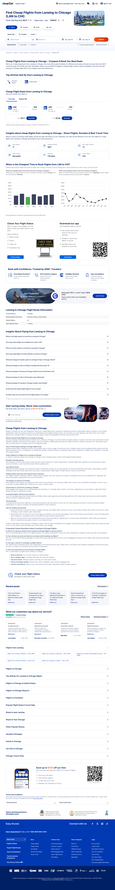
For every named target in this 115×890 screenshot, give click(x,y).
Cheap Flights (35, 843)
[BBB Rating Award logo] (107, 814)
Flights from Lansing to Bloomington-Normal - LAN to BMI (91, 654)
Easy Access (12, 823)
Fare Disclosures (12, 802)
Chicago (47, 52)
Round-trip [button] (11, 34)
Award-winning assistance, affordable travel (16, 813)
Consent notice (9, 421)
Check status (15, 257)
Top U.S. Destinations (13, 852)
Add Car (33, 45)
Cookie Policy (95, 846)
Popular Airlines (12, 843)
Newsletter (74, 857)
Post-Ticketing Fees (97, 860)
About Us (74, 843)
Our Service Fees (97, 857)
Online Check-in (55, 849)
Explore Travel (20, 3)
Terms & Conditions (97, 851)
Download (67, 257)
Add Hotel (23, 45)
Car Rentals (34, 849)
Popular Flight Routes (14, 848)
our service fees (37, 798)
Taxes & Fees (95, 854)
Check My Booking (56, 843)
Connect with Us (78, 823)
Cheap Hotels (35, 846)
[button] (70, 3)
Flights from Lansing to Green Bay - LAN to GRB (56, 653)
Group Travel (34, 854)
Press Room (74, 846)
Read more (11, 602)
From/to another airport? (87, 45)
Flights (16, 52)
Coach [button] (33, 34)
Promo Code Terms (65, 802)
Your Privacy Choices (14, 862)
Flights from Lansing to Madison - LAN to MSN (21, 653)
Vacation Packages (36, 851)
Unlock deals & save (52, 415)
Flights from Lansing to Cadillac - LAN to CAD (55, 660)
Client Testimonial (76, 851)
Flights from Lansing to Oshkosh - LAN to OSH (21, 660)
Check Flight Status (97, 575)
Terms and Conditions (58, 878)
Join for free (100, 296)
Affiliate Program (76, 849)
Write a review (85, 617)
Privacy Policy (17, 421)
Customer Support (56, 846)
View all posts (102, 586)
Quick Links (10, 839)
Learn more (31, 299)
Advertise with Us (76, 854)
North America (24, 52)
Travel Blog (54, 857)
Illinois (41, 52)
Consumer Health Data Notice (100, 862)
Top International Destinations (12, 857)
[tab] (11, 27)
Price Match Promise (98, 849)
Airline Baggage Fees (57, 851)
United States (34, 52)
